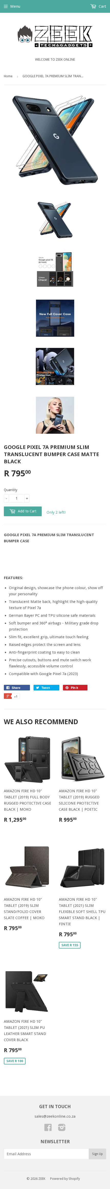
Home (8, 76)
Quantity (10, 490)
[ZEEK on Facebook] (48, 1129)
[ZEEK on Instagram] (62, 1129)
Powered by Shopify (65, 1179)
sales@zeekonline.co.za (55, 1116)
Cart (102, 6)
